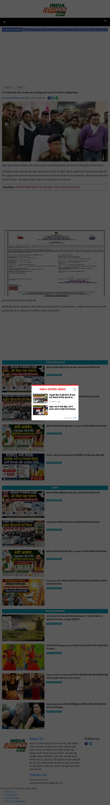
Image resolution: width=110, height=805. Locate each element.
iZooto (75, 418)
